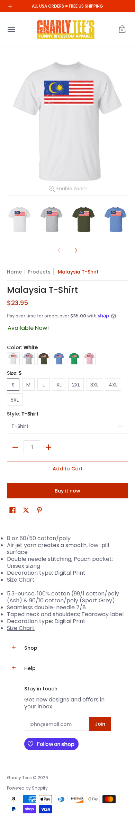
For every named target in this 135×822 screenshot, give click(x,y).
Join (100, 723)
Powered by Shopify (27, 788)
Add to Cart (68, 468)
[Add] (48, 447)
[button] (122, 29)
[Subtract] (15, 447)
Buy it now (67, 490)
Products (39, 271)
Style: (22, 413)
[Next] (75, 250)
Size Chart (21, 580)
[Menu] (11, 29)
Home (14, 271)
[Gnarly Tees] (65, 29)
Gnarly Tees (19, 778)
